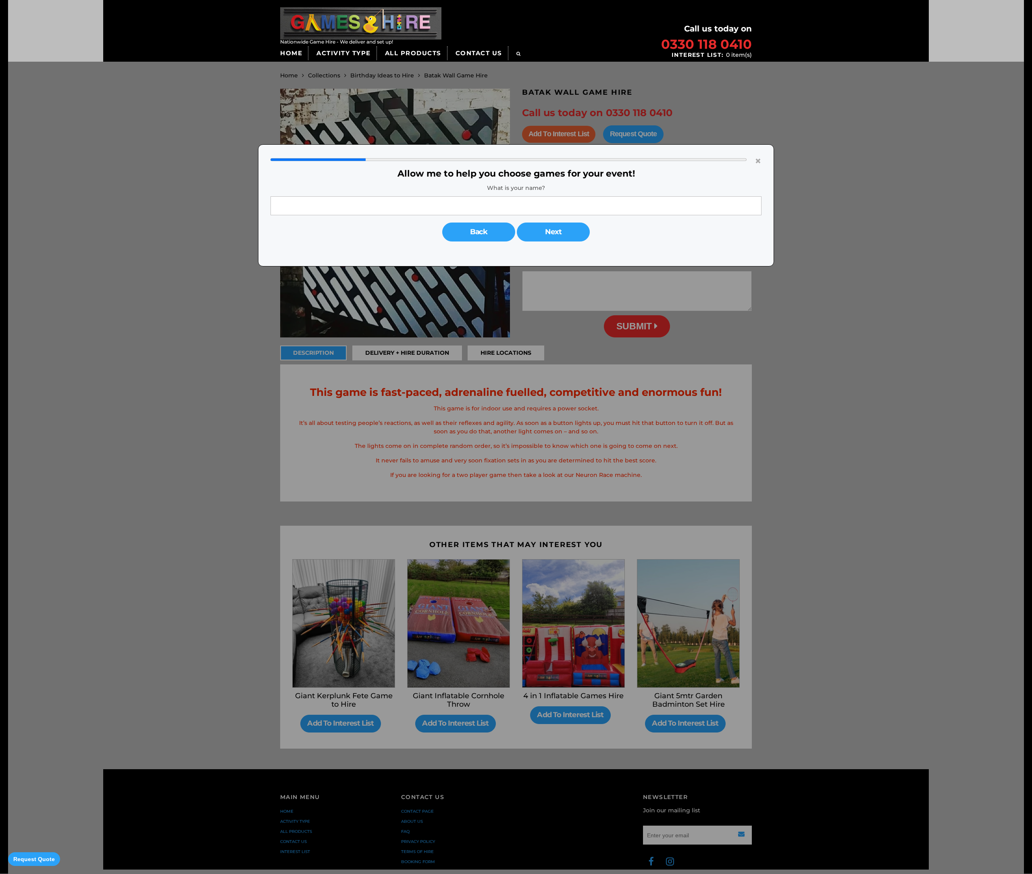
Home (291, 53)
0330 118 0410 (706, 44)
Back (479, 231)
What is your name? (516, 187)
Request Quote (34, 859)
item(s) (712, 54)
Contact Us (479, 53)
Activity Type (343, 53)
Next (553, 231)
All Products (413, 53)
